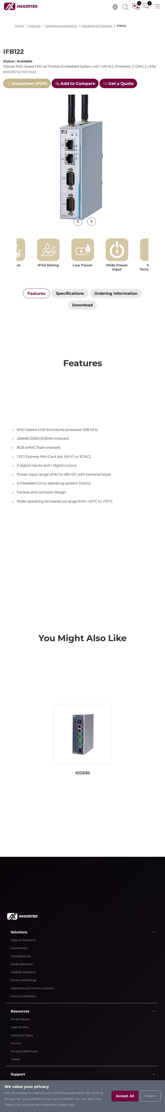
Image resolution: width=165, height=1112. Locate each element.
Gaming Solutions (23, 996)
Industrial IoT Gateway (96, 26)
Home (19, 26)
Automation (19, 948)
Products (34, 26)
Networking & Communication (32, 988)
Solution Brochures (24, 1051)
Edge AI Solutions (23, 940)
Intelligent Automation (61, 26)
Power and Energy (24, 980)
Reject (150, 1096)
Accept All (125, 1096)
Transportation (21, 956)
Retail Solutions (22, 964)
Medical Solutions (23, 972)
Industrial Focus (22, 1035)
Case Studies (20, 1027)
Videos (15, 1059)
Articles (16, 1043)
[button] (77, 221)
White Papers (20, 1019)
